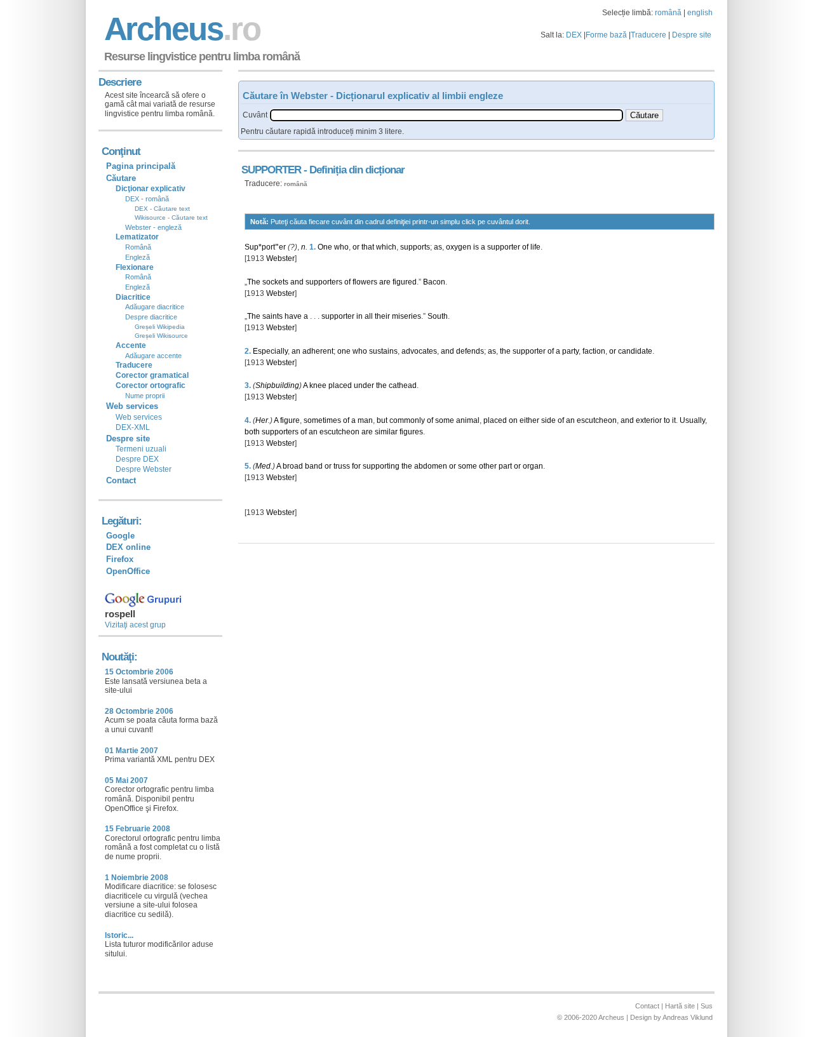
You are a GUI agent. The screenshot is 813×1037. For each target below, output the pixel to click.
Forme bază (606, 34)
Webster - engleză (153, 227)
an (296, 351)
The (253, 282)
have (293, 316)
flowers (365, 282)
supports (415, 247)
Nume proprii (145, 395)
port (268, 247)
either (529, 420)
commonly (407, 420)
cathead (403, 385)
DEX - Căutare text (162, 208)
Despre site (691, 34)
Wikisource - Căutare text (171, 217)
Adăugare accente (153, 355)
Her (261, 420)
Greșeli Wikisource (161, 335)
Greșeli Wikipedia (160, 326)
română (668, 12)
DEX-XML (133, 427)
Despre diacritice (151, 317)
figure (290, 420)
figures (411, 431)
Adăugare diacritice (154, 307)
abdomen (430, 466)
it (674, 420)
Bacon (434, 282)
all (369, 316)
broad (293, 466)
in (359, 316)
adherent (317, 351)
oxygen (458, 247)
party (570, 351)
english (700, 12)
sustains (383, 351)
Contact (121, 480)
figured (405, 282)
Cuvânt (255, 114)
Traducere (648, 34)
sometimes (322, 420)
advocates (419, 351)
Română (138, 247)
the (505, 351)
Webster (280, 258)
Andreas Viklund (687, 1017)
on (513, 420)
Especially (270, 351)
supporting (381, 466)
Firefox (119, 559)
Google (120, 535)
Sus (707, 1006)
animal (468, 420)
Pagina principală (140, 166)
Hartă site (680, 1006)
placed (340, 385)
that (367, 247)
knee (317, 385)
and (297, 282)
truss (341, 466)
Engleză (137, 257)
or (356, 247)
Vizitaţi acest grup (135, 624)
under (364, 385)
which (386, 247)
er (282, 247)
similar (386, 431)
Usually (692, 420)
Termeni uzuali (141, 449)
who (341, 247)
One (325, 247)
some (444, 420)
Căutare (121, 178)
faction (593, 351)
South (437, 316)
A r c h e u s (180, 29)
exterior (649, 420)
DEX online (128, 547)
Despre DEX (137, 459)
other (488, 466)
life (535, 247)
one (344, 351)
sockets (275, 282)
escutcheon (597, 420)
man (365, 420)
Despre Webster (143, 469)
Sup (252, 247)
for (356, 466)
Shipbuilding (277, 385)
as (438, 247)
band (314, 466)
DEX (574, 34)
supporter (503, 247)
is (476, 247)
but (382, 420)
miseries (406, 316)
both (252, 431)
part (505, 466)
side (548, 420)
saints (272, 316)
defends (470, 351)
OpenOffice (128, 571)
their (382, 316)
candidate (635, 351)
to (667, 420)
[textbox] (446, 115)
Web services (139, 417)
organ (533, 466)
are (385, 282)
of (525, 247)
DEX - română (147, 199)
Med (263, 466)
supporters (324, 282)
